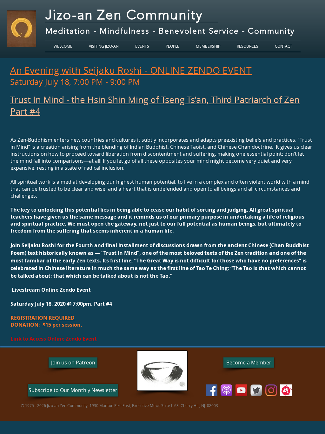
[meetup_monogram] (286, 390)
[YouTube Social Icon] (241, 390)
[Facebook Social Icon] (211, 390)
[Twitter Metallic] (256, 390)
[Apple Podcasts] (226, 390)
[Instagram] (271, 390)
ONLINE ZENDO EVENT (201, 70)
